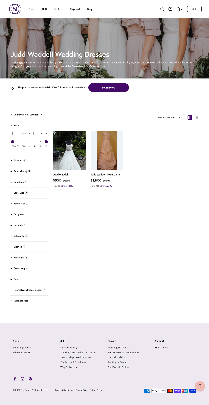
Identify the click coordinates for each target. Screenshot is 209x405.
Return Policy (96, 389)
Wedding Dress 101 (118, 347)
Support (75, 9)
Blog (89, 9)
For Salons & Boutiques (73, 362)
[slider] (12, 141)
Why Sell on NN (68, 367)
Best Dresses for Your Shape (123, 352)
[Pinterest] (30, 378)
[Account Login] (172, 9)
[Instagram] (22, 378)
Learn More (108, 87)
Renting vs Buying (117, 362)
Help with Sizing (116, 357)
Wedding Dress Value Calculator (77, 352)
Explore (58, 9)
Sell (44, 9)
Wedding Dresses (22, 347)
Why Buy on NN (21, 352)
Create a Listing (68, 347)
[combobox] (160, 9)
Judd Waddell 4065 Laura (105, 174)
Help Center (161, 347)
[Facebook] (14, 378)
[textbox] (20, 133)
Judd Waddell (60, 174)
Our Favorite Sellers (118, 367)
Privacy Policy (81, 389)
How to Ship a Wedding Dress (76, 357)
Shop (32, 9)
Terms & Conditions (64, 389)
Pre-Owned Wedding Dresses (34, 389)
